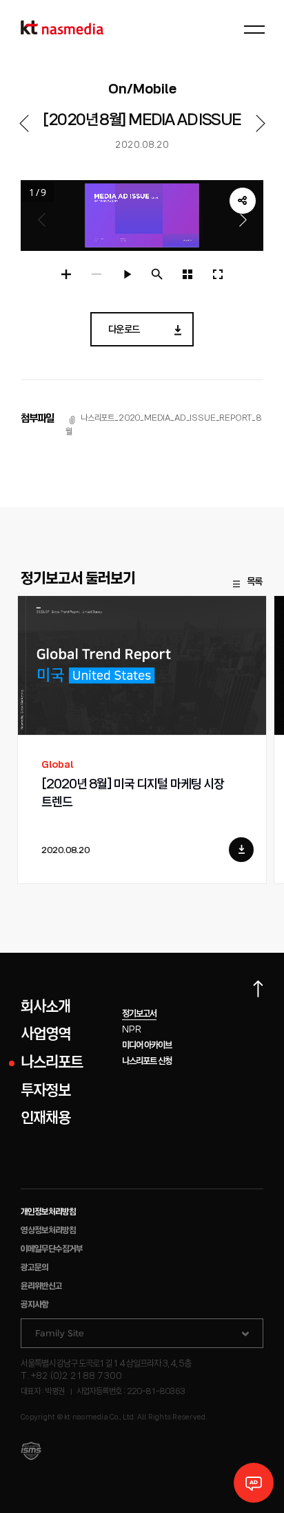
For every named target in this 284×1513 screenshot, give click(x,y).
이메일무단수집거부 (52, 1249)
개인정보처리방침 (48, 1212)
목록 (254, 582)
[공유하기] (242, 200)
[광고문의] (254, 1483)
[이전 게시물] (24, 123)
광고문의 (34, 1268)
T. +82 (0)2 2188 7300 (71, 1376)
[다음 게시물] (260, 123)
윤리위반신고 (41, 1286)
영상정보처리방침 (48, 1231)
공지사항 (34, 1305)
